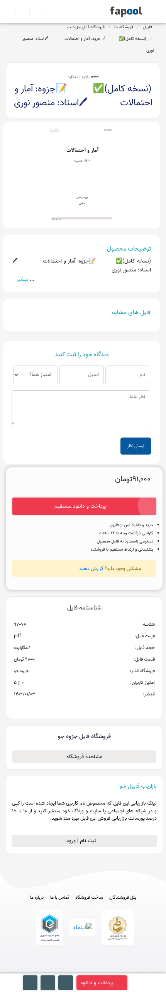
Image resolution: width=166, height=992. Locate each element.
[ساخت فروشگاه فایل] (33, 11)
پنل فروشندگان (122, 897)
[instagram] (83, 970)
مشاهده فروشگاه (84, 756)
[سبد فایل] (9, 11)
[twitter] (97, 970)
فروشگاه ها (123, 27)
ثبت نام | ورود (82, 840)
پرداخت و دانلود (96, 982)
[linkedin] (112, 970)
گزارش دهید (91, 569)
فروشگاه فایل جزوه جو (86, 27)
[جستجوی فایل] (48, 11)
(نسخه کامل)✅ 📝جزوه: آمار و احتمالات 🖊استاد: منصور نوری (88, 44)
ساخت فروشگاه (89, 897)
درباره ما (37, 897)
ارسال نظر (135, 446)
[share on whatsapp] (84, 706)
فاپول (147, 27)
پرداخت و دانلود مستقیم (80, 506)
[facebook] (54, 970)
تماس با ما (59, 897)
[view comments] (93, 706)
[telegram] (69, 970)
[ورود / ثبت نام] (19, 11)
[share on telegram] (74, 706)
